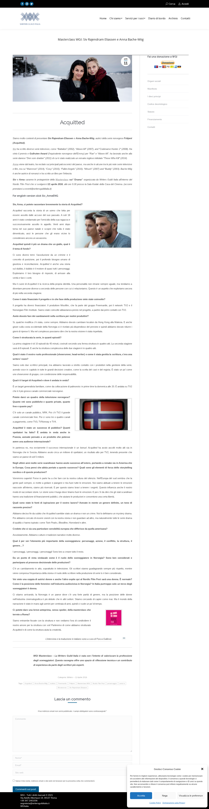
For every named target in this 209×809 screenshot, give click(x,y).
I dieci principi (154, 96)
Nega (164, 795)
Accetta (141, 795)
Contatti (151, 127)
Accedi (185, 4)
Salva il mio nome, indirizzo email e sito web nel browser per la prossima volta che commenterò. (55, 781)
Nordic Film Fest (99, 683)
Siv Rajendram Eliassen (78, 687)
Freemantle (62, 683)
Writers (19, 59)
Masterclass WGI (84, 683)
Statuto (150, 111)
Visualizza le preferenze (191, 795)
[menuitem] (103, 18)
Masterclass (62, 179)
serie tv (122, 683)
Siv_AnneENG (50, 195)
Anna (15, 164)
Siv (14, 149)
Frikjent (72, 683)
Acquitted (28, 683)
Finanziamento (154, 119)
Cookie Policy (155, 803)
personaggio (112, 683)
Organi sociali (154, 81)
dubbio (52, 683)
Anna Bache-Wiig (41, 683)
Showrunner (62, 687)
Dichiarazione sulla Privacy (173, 803)
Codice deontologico (157, 104)
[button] (202, 769)
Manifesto (152, 89)
